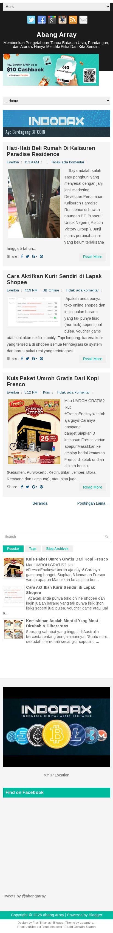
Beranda (40, 503)
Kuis (46, 392)
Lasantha (87, 922)
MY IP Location (56, 775)
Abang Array (56, 34)
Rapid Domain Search (80, 926)
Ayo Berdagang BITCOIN (25, 132)
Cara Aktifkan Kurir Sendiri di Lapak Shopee (54, 279)
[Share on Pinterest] (41, 256)
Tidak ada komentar (67, 162)
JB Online (51, 290)
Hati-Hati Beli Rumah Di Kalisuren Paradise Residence (51, 151)
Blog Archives (57, 549)
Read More (92, 257)
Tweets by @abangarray (24, 896)
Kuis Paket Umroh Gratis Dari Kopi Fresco (53, 381)
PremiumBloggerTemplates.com (39, 926)
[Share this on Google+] (34, 256)
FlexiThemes (42, 922)
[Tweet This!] (27, 256)
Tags (32, 549)
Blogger (95, 915)
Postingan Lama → (93, 503)
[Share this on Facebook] (21, 256)
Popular (13, 549)
